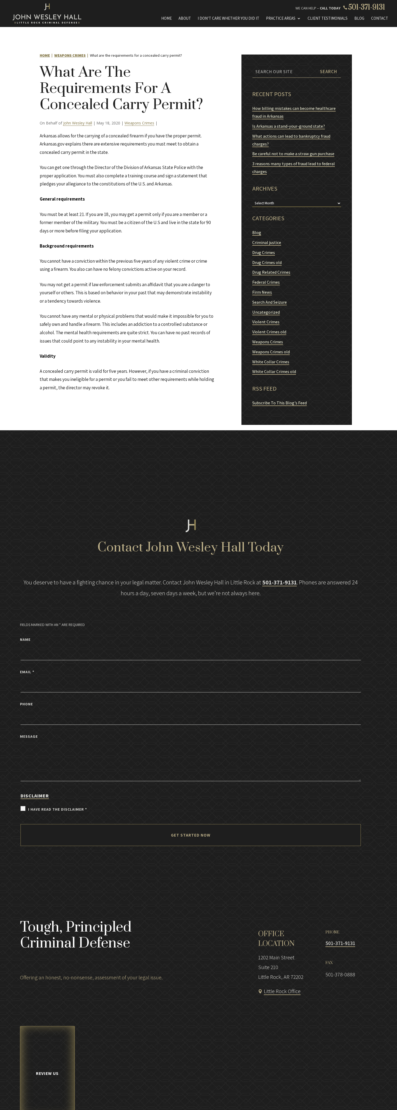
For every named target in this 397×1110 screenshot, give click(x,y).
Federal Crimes (266, 282)
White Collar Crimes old (274, 371)
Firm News (262, 292)
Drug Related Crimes (271, 272)
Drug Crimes (263, 252)
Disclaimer (35, 796)
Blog (359, 18)
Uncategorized (266, 312)
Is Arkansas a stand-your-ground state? (288, 126)
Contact (379, 18)
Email (27, 671)
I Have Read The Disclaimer (57, 809)
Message (29, 736)
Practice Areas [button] (280, 18)
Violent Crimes (266, 322)
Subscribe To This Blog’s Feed (279, 403)
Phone (26, 704)
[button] (368, 1095)
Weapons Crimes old (271, 352)
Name (25, 639)
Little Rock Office (282, 991)
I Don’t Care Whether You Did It (228, 18)
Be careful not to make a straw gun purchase (293, 154)
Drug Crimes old (267, 262)
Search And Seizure (269, 302)
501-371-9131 (366, 7)
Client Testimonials (328, 18)
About (185, 18)
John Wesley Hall (77, 123)
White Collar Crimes (270, 362)
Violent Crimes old (269, 332)
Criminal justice (266, 242)
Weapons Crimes (139, 123)
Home (166, 18)
